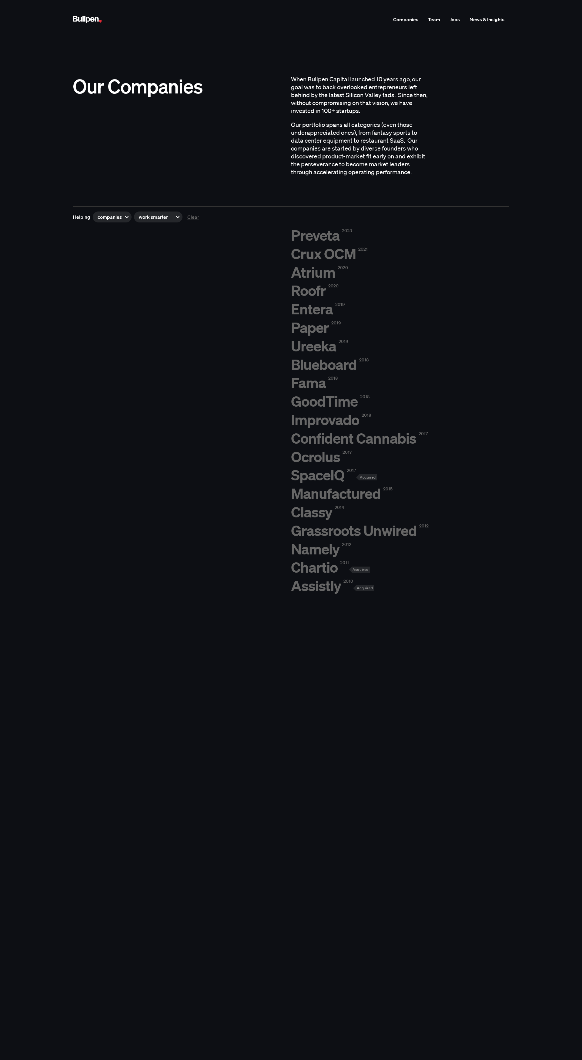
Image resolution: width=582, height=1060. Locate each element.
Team (434, 19)
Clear (193, 217)
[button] (112, 217)
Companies (405, 19)
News (487, 19)
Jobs (455, 19)
